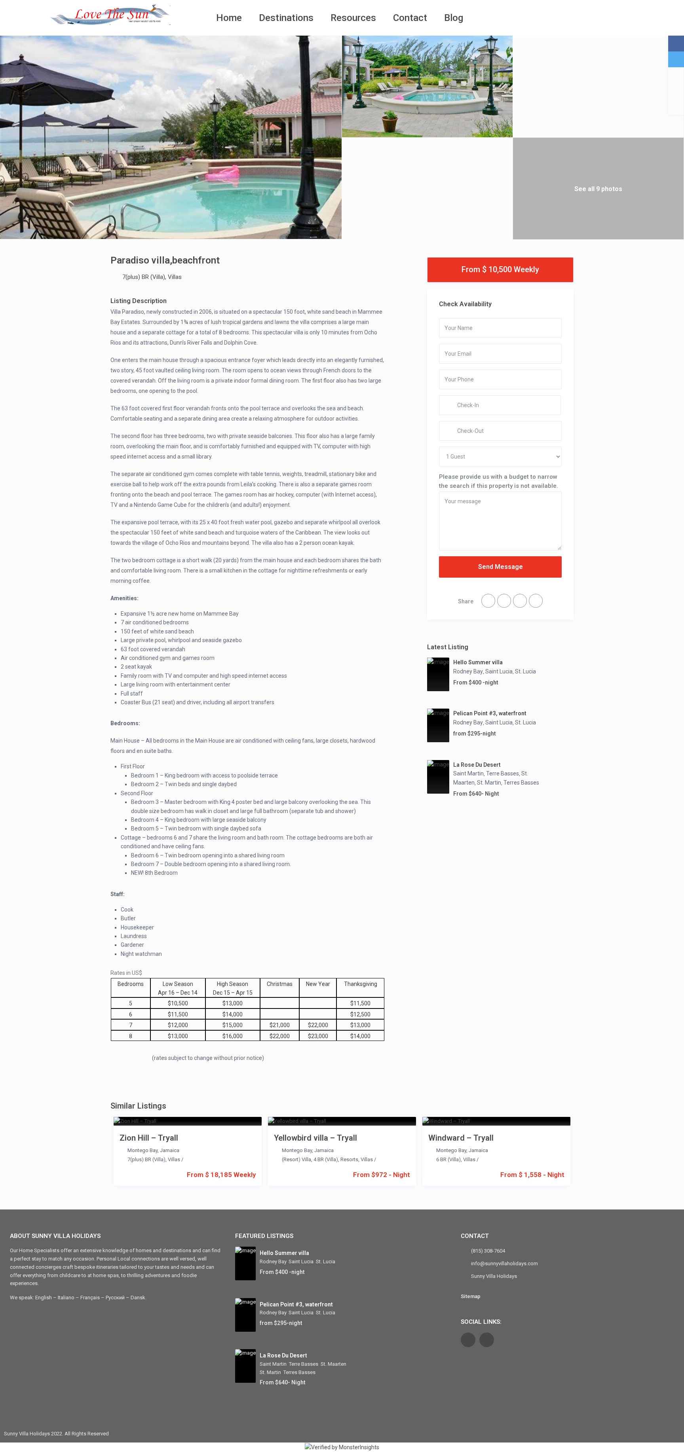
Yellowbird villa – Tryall (315, 1138)
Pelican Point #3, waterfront (489, 713)
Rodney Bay (468, 671)
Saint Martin (468, 773)
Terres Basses (521, 782)
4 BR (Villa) (326, 1159)
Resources (353, 17)
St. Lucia (525, 671)
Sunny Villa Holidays (494, 1276)
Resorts (349, 1159)
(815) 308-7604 (488, 1251)
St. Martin (489, 782)
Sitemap (471, 1296)
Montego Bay (142, 1150)
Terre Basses (502, 773)
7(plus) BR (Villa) (143, 277)
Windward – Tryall (461, 1138)
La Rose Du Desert (477, 765)
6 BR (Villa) (448, 1159)
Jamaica (169, 1150)
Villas (175, 277)
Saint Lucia (499, 671)
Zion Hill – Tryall (149, 1138)
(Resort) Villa (296, 1159)
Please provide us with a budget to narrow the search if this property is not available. (498, 481)
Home (229, 17)
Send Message (500, 567)
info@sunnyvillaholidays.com (504, 1263)
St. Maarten (333, 1364)
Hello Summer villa (478, 662)
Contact (410, 17)
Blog (453, 17)
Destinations (286, 17)
